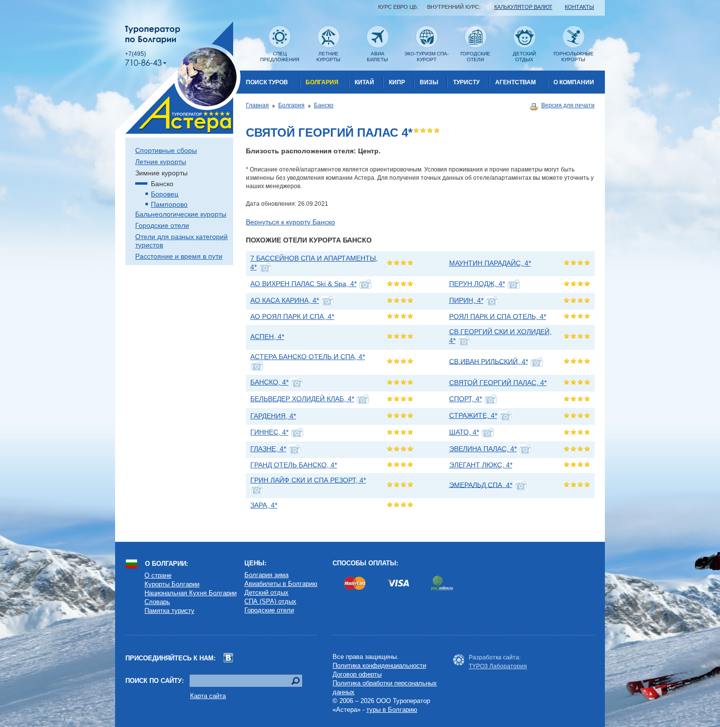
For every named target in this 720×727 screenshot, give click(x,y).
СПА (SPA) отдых (270, 601)
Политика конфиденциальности (379, 665)
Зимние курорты (161, 173)
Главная (257, 105)
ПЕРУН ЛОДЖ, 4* (477, 284)
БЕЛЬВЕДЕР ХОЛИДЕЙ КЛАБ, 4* (302, 399)
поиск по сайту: (154, 680)
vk (228, 658)
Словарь (157, 602)
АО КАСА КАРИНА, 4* (284, 300)
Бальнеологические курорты (180, 214)
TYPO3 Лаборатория (498, 666)
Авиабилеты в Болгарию (280, 583)
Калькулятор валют (523, 7)
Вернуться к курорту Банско (290, 222)
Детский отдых (266, 592)
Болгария (322, 82)
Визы (429, 82)
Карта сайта (208, 696)
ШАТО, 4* (464, 432)
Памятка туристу (169, 610)
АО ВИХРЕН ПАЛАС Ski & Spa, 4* (303, 284)
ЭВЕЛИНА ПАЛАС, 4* (483, 449)
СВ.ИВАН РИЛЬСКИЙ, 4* (488, 361)
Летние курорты (160, 162)
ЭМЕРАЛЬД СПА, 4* (480, 484)
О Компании (573, 82)
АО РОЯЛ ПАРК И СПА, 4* (292, 316)
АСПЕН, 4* (267, 336)
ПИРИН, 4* (466, 300)
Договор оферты (357, 674)
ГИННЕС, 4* (269, 432)
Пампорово (169, 204)
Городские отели (162, 225)
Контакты (579, 7)
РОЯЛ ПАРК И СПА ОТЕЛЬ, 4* (497, 316)
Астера (177, 78)
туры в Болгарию (391, 709)
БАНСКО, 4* (269, 382)
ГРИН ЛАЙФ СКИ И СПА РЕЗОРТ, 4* (308, 480)
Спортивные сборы (166, 150)
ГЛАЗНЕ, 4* (268, 449)
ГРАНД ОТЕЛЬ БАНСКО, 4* (293, 465)
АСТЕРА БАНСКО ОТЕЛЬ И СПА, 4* (307, 357)
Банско (324, 105)
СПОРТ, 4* (465, 399)
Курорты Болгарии (171, 584)
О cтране (157, 575)
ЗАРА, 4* (263, 505)
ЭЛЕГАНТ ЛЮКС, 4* (480, 465)
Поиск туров (267, 82)
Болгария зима (266, 575)
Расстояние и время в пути (178, 256)
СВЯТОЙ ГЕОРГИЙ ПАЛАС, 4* (498, 383)
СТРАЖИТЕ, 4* (473, 415)
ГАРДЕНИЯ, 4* (273, 416)
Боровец (164, 194)
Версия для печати (568, 105)
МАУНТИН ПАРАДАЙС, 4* (490, 263)
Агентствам (515, 82)
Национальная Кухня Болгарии (190, 593)
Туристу (466, 82)
